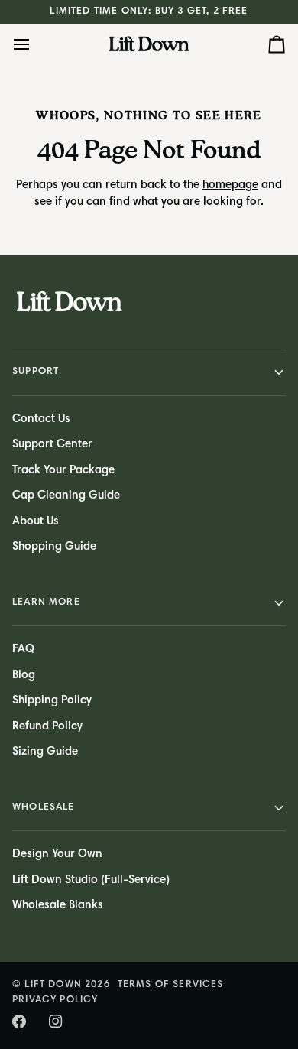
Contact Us (41, 419)
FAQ (23, 649)
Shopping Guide (54, 547)
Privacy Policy (55, 1000)
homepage (230, 185)
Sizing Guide (45, 752)
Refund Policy (47, 726)
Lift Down (53, 985)
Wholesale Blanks (57, 905)
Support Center (52, 444)
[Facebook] (19, 1021)
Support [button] (35, 372)
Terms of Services (171, 985)
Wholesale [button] (43, 808)
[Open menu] (35, 44)
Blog (23, 675)
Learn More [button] (46, 603)
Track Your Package (63, 470)
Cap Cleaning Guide (66, 496)
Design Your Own (57, 854)
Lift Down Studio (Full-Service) (91, 880)
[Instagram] (56, 1021)
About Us (35, 522)
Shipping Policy (52, 700)
